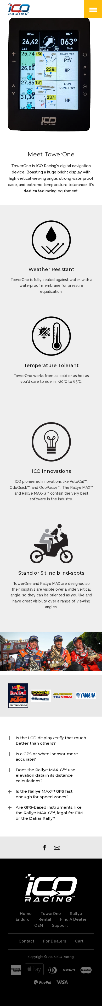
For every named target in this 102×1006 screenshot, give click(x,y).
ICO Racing (65, 957)
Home (26, 913)
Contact (26, 941)
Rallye (76, 913)
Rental (44, 919)
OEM (38, 925)
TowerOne (51, 913)
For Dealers (54, 941)
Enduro (23, 919)
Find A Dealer (73, 919)
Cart (79, 941)
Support (60, 925)
